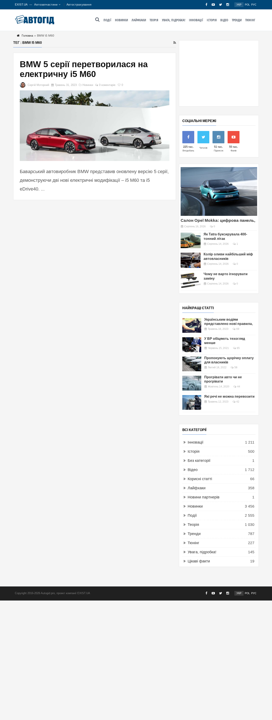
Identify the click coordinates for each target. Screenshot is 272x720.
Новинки (121, 20)
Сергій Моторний (38, 85)
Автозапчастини (46, 4)
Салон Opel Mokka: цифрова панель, (218, 220)
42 (237, 401)
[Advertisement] (218, 73)
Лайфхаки (139, 20)
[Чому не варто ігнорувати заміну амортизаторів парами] (191, 280)
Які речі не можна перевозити (229, 396)
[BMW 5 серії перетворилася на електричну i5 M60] (94, 125)
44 (238, 386)
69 (237, 328)
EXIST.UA (21, 4)
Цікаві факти (199, 561)
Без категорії (199, 460)
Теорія (154, 20)
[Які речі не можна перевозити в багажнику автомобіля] (191, 402)
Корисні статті (200, 479)
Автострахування (79, 4)
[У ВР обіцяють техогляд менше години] (191, 344)
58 (235, 367)
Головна (27, 35)
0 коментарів (107, 85)
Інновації (196, 20)
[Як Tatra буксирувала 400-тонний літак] (191, 240)
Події (107, 20)
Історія (212, 20)
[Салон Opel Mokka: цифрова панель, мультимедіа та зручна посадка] (219, 191)
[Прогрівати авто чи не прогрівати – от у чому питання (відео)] (191, 383)
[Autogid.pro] (34, 19)
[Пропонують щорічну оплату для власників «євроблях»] (191, 364)
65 (238, 348)
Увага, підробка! (173, 20)
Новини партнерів (204, 497)
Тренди (237, 20)
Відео (224, 20)
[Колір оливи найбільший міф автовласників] (191, 260)
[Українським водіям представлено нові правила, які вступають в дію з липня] (191, 325)
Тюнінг (250, 20)
